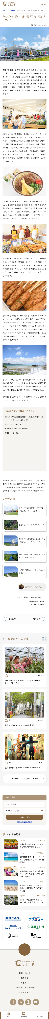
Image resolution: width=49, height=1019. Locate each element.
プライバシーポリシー (24, 987)
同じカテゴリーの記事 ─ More (24, 778)
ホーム (8, 1016)
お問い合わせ (24, 972)
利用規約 (24, 982)
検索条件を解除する (24, 821)
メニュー (40, 1016)
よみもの (24, 1016)
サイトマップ (24, 992)
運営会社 (24, 977)
